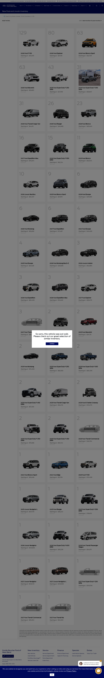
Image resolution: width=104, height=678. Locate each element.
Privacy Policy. (71, 671)
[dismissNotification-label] (101, 661)
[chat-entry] (98, 671)
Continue (52, 343)
